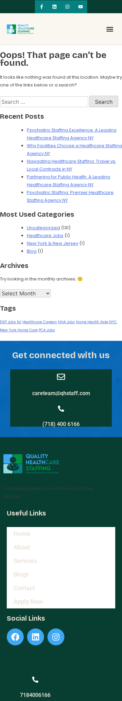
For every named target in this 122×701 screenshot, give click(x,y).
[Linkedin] (54, 6)
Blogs (21, 574)
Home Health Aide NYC (96, 322)
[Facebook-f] (41, 6)
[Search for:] (44, 102)
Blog (32, 251)
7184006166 (35, 695)
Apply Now (28, 601)
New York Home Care (19, 330)
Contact (24, 587)
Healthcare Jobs (45, 235)
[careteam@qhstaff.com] (61, 377)
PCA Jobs (47, 330)
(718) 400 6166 (61, 424)
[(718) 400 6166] (61, 409)
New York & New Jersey (52, 243)
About (22, 547)
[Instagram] (67, 6)
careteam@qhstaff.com (61, 393)
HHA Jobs (66, 322)
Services (25, 560)
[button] (109, 29)
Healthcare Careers (39, 322)
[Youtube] (80, 6)
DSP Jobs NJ (10, 322)
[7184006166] (35, 680)
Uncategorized (43, 228)
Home (22, 533)
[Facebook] (15, 636)
